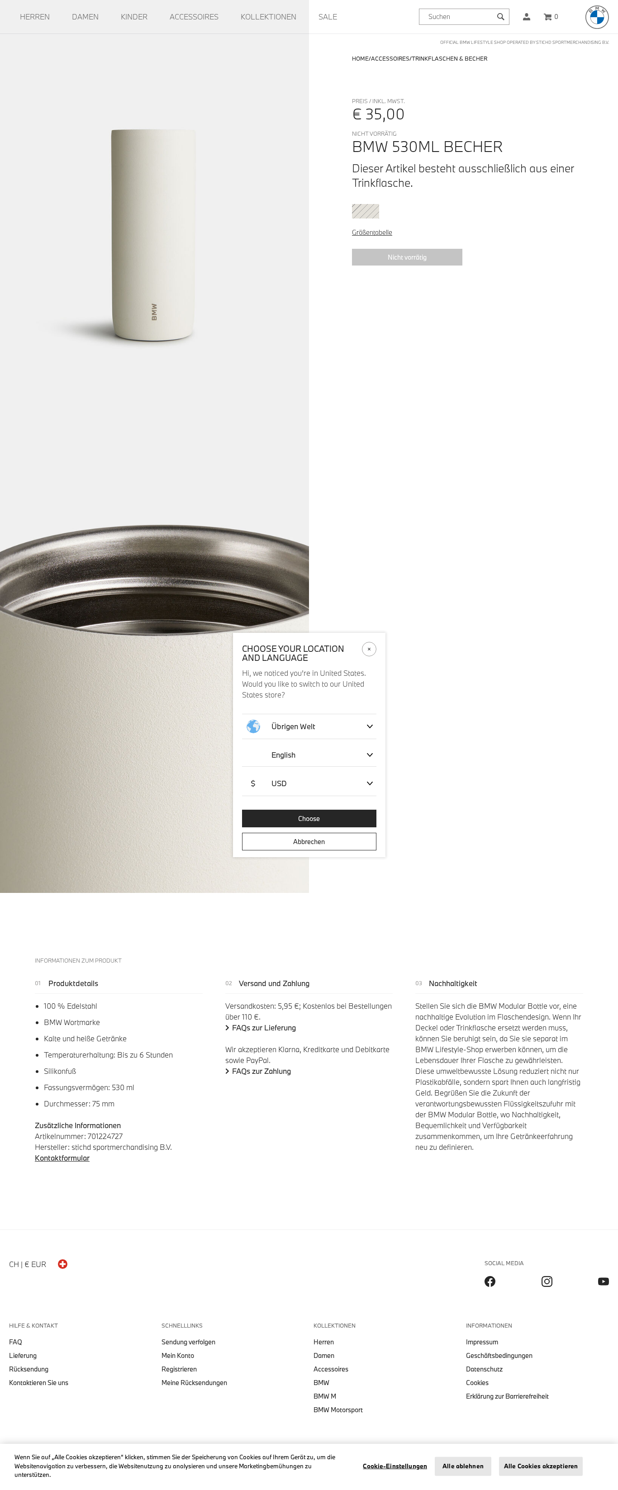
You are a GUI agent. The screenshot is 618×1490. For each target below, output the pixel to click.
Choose (309, 818)
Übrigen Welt (293, 726)
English (283, 754)
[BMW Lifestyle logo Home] (597, 17)
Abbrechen (309, 841)
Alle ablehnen (463, 1466)
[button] (526, 16)
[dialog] (309, 745)
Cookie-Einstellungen (395, 1466)
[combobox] (464, 17)
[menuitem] (35, 16)
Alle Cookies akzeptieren (541, 1466)
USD (269, 783)
